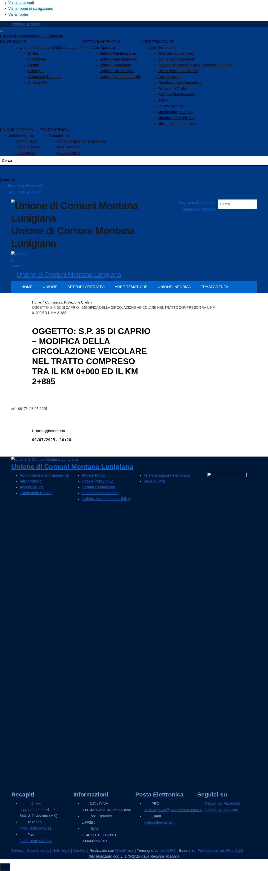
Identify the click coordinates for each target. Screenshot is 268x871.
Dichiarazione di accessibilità (106, 499)
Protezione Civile (172, 88)
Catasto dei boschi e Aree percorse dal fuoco (195, 65)
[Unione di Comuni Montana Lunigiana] (19, 259)
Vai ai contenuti (21, 3)
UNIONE (18, 42)
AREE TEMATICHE (157, 42)
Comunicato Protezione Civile (67, 302)
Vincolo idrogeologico (175, 112)
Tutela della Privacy (36, 493)
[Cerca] (8, 171)
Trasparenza (59, 135)
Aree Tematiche (162, 47)
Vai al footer (18, 14)
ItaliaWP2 (168, 850)
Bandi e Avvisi (28, 147)
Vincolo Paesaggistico (176, 118)
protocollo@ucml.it (159, 822)
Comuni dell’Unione (44, 77)
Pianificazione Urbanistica (179, 83)
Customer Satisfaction (100, 493)
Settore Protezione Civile (120, 77)
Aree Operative (103, 47)
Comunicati (26, 153)
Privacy (17, 850)
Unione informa (21, 135)
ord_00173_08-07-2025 (29, 409)
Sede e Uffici (38, 83)
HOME (5, 42)
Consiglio (36, 71)
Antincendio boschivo (175, 53)
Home (36, 302)
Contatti (79, 850)
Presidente (37, 59)
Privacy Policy (68, 153)
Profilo (33, 53)
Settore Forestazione (116, 71)
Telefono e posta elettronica (167, 475)
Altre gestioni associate (177, 124)
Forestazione (168, 77)
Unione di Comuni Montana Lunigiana (31, 36)
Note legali (61, 850)
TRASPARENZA (54, 129)
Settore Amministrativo (118, 59)
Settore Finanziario (115, 65)
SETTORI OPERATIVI (101, 42)
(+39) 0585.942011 (36, 828)
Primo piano (27, 141)
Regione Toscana (25, 24)
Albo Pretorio (68, 147)
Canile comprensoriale (176, 59)
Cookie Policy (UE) (97, 481)
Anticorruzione (32, 487)
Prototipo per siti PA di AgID (220, 850)
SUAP (163, 100)
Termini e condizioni (98, 487)
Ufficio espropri (170, 106)
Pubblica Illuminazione (176, 94)
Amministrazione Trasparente (81, 141)
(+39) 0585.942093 (36, 841)
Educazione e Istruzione (178, 71)
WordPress (124, 850)
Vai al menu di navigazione (30, 8)
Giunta (33, 65)
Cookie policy (38, 850)
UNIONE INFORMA (16, 129)
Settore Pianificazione (117, 53)
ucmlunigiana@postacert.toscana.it (173, 810)
